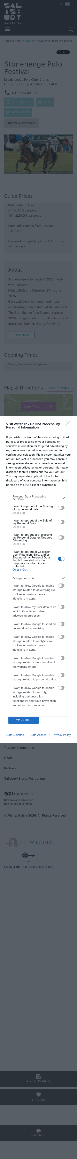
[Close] (69, 424)
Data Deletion (15, 734)
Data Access (38, 734)
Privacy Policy (62, 734)
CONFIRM (23, 720)
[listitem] (38, 498)
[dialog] (38, 579)
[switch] (61, 508)
